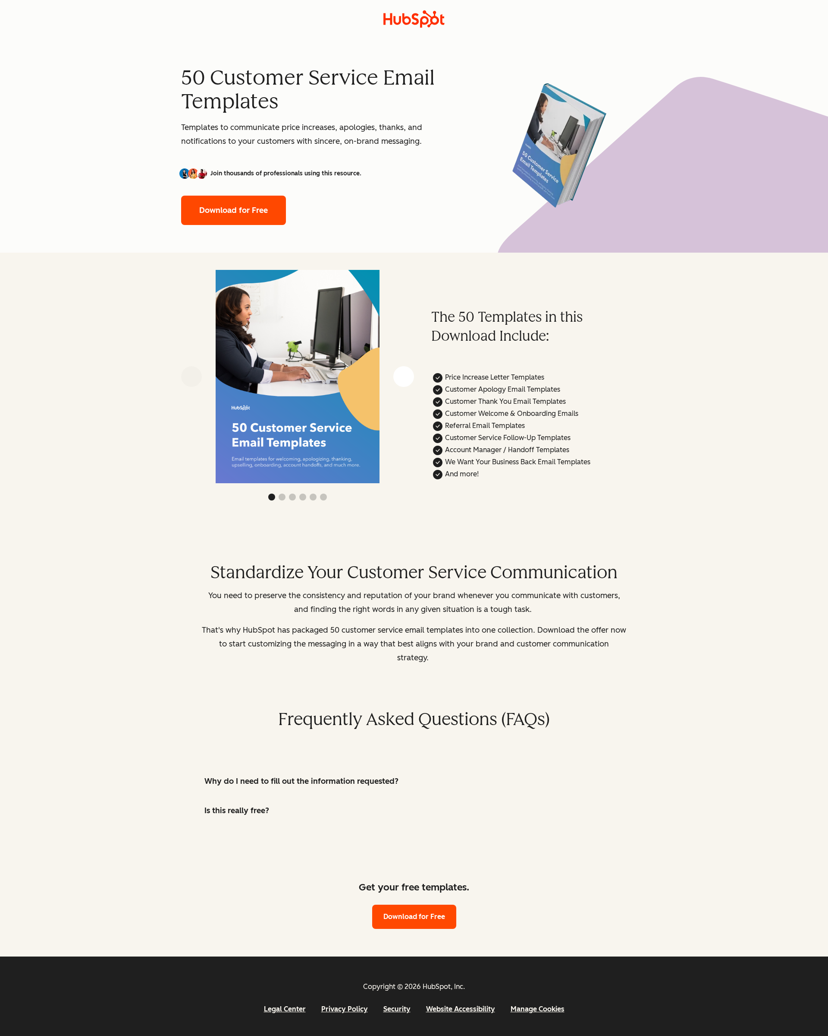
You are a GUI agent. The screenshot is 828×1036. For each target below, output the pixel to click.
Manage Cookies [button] (538, 1009)
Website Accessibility (460, 1009)
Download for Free (233, 210)
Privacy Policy (344, 1009)
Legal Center (285, 1009)
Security (397, 1009)
